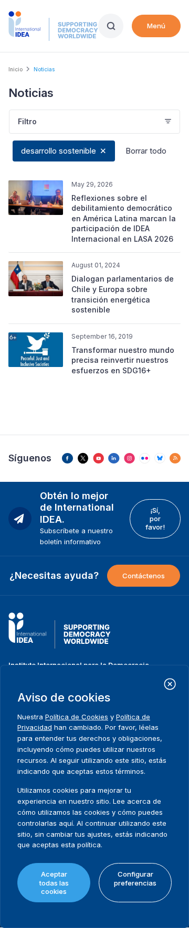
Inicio (15, 69)
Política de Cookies (76, 717)
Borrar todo (145, 151)
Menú (156, 25)
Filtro (27, 121)
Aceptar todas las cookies (54, 882)
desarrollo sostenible (58, 151)
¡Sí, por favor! (155, 519)
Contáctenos (143, 575)
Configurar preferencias (135, 878)
